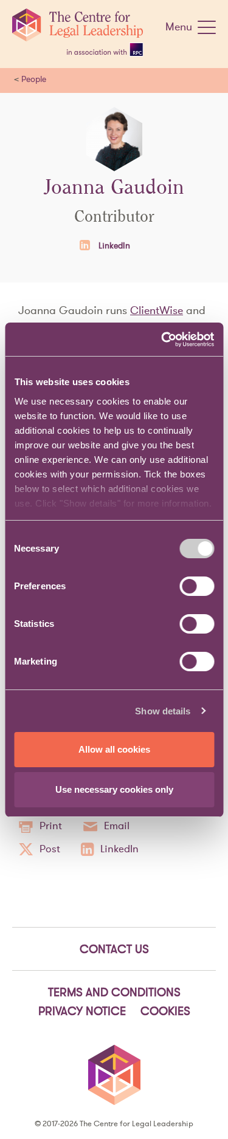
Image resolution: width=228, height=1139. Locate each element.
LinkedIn (113, 245)
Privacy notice (82, 1011)
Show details (162, 711)
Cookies (165, 1011)
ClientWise (156, 310)
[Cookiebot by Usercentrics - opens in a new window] (162, 339)
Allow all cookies (114, 749)
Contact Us (114, 949)
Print (51, 825)
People (33, 79)
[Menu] (207, 30)
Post (50, 848)
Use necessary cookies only (114, 789)
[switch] (196, 586)
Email (117, 825)
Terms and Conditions (114, 992)
